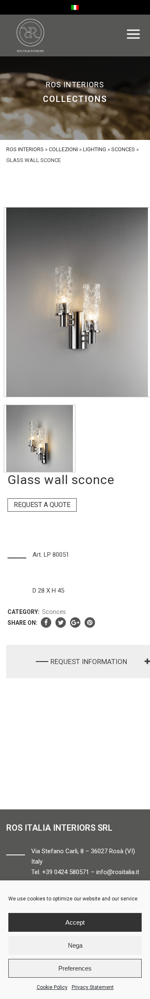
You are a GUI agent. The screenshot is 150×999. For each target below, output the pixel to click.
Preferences (75, 968)
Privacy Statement (93, 987)
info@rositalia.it (117, 872)
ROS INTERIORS (25, 149)
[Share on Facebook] (46, 622)
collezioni (63, 149)
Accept (75, 922)
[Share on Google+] (75, 622)
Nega (75, 945)
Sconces (123, 149)
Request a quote (42, 505)
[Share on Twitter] (60, 622)
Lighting (94, 149)
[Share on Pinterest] (90, 622)
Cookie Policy (52, 987)
